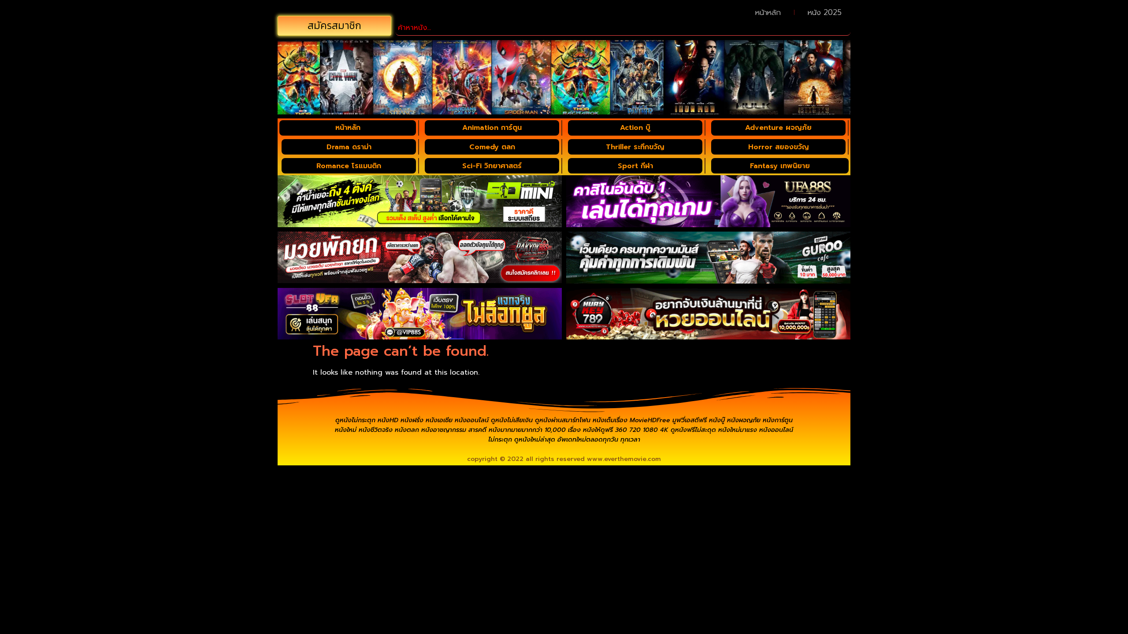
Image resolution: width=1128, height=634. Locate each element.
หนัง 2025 (825, 12)
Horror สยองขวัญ (778, 147)
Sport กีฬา (635, 166)
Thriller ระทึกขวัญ (635, 147)
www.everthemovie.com (624, 459)
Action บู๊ (635, 127)
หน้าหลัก (768, 12)
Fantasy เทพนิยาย (780, 166)
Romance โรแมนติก (348, 166)
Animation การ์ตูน (492, 127)
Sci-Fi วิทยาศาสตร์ (492, 166)
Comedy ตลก (492, 147)
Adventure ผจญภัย (778, 127)
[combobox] (623, 28)
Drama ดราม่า (349, 147)
